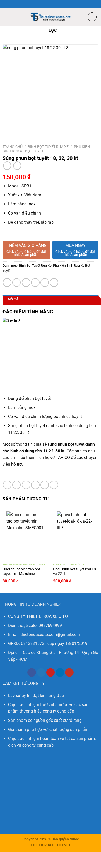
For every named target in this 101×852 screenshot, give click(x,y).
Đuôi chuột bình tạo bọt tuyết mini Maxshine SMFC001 (21, 573)
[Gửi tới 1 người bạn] (35, 282)
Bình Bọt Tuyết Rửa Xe (48, 147)
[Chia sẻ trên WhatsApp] (7, 282)
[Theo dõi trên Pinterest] (50, 672)
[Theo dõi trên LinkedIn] (60, 672)
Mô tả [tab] (13, 299)
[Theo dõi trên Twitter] (41, 672)
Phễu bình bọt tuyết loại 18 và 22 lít (74, 571)
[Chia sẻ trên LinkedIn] (54, 282)
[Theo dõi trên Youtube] (69, 672)
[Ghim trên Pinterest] (44, 282)
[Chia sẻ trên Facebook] (16, 282)
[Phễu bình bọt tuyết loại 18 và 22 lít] (76, 533)
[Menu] (7, 16)
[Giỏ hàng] (92, 16)
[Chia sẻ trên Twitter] (26, 282)
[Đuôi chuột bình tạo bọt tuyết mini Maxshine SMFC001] (25, 533)
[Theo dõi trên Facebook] (31, 672)
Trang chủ (13, 147)
